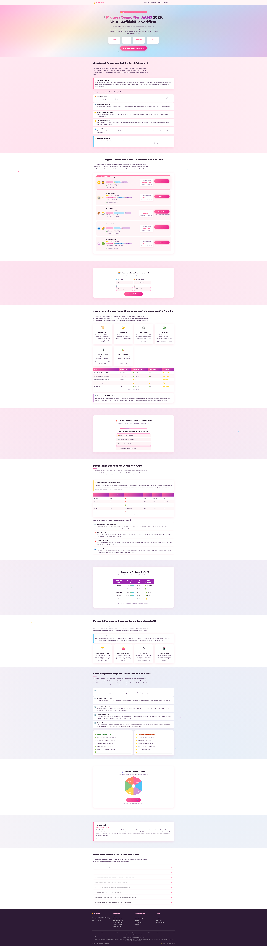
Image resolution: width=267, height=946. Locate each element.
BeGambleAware (138, 922)
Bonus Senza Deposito (118, 920)
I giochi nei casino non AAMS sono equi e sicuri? (133, 892)
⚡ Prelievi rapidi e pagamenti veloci (127, 448)
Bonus (159, 2)
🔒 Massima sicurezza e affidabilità (126, 439)
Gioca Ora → (162, 181)
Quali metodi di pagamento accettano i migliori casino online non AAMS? (133, 877)
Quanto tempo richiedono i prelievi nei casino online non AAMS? (133, 887)
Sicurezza (153, 2)
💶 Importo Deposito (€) (121, 279)
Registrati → (162, 196)
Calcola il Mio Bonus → (133, 294)
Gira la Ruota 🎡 (133, 800)
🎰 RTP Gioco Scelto (139, 286)
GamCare (137, 924)
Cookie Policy (159, 920)
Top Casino (146, 2)
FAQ (172, 2)
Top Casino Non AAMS (118, 916)
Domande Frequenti (117, 924)
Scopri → (162, 242)
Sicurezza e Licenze (117, 918)
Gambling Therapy (139, 918)
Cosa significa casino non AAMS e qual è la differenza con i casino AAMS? (133, 897)
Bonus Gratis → (162, 211)
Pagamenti (165, 2)
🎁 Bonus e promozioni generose (126, 435)
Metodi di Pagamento (118, 922)
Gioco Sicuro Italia (139, 916)
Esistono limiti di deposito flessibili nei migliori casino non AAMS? (133, 902)
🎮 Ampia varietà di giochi (124, 444)
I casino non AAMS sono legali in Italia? (133, 867)
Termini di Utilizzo (160, 916)
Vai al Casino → (162, 227)
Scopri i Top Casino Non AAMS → (133, 48)
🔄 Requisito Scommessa (122, 286)
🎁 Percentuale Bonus (139, 279)
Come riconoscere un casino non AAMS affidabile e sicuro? (133, 882)
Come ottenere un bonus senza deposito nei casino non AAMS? (133, 872)
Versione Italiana (117, 926)
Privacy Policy (159, 918)
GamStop (137, 920)
